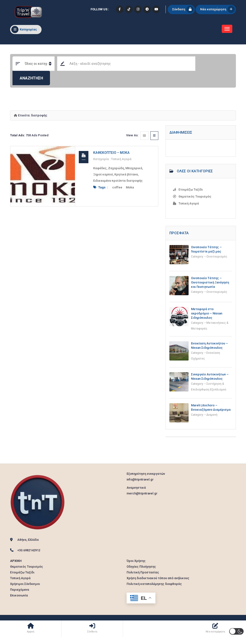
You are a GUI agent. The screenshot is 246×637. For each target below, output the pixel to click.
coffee (117, 187)
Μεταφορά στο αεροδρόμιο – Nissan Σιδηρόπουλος (206, 313)
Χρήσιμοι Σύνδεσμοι (25, 584)
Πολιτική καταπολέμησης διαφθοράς (154, 584)
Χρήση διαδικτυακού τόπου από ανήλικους (158, 578)
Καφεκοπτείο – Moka (111, 153)
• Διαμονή (210, 414)
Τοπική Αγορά (121, 159)
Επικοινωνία (19, 595)
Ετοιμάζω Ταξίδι (190, 189)
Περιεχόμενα (19, 589)
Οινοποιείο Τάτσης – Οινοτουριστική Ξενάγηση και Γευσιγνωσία (210, 282)
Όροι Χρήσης (136, 561)
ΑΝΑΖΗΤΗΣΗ (31, 78)
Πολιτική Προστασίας (143, 572)
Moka (130, 187)
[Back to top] (230, 607)
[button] (236, 631)
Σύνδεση (178, 9)
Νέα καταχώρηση (213, 9)
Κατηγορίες (28, 29)
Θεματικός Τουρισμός (194, 196)
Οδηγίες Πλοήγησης (141, 566)
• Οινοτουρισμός (215, 256)
